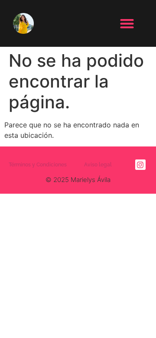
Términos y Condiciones (38, 165)
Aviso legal (98, 165)
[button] (127, 24)
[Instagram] (140, 164)
